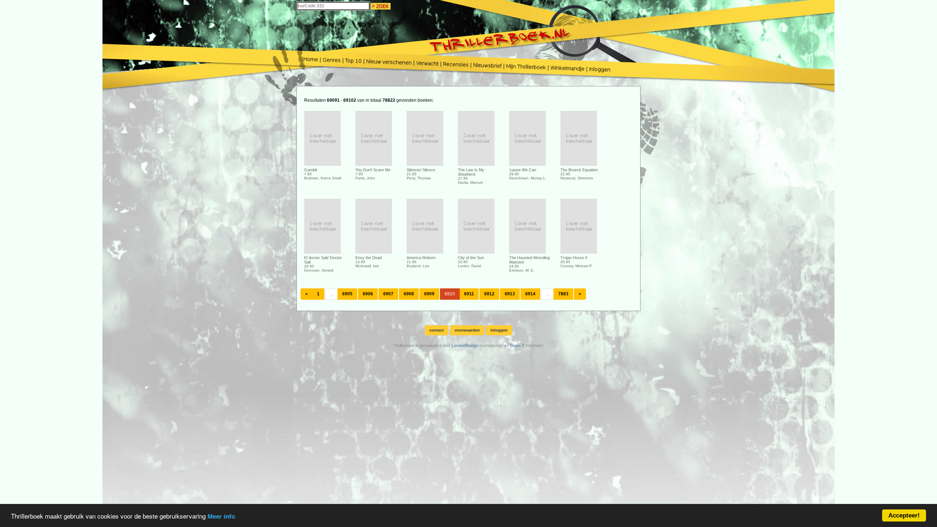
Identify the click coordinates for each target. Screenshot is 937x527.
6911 (469, 293)
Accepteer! (904, 515)
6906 (368, 293)
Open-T (517, 345)
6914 (530, 293)
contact (436, 330)
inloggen (499, 330)
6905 (347, 293)
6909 (429, 293)
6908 (409, 293)
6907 (388, 293)
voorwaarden (467, 330)
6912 (489, 293)
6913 (510, 293)
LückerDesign (465, 345)
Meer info (221, 516)
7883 (563, 293)
